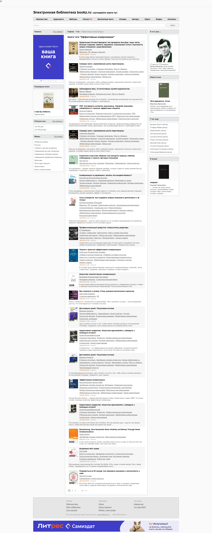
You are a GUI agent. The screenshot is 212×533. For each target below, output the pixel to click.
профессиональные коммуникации (119, 338)
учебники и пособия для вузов (114, 255)
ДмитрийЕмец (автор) (158, 143)
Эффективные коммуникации (92, 380)
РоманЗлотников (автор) (159, 140)
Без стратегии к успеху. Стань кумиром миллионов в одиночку (106, 291)
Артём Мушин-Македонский (89, 335)
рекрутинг (97, 238)
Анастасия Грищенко (87, 294)
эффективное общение (88, 72)
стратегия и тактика (124, 260)
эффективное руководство (89, 393)
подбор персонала (105, 235)
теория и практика (86, 260)
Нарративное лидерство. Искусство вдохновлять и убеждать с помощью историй (107, 332)
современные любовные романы (46, 154)
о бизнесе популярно (87, 69)
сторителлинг (84, 343)
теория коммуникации (131, 393)
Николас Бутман (85, 476)
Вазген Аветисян (85, 49)
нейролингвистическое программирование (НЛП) (97, 116)
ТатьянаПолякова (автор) (159, 146)
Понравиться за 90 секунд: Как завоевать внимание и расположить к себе (109, 472)
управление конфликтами (116, 183)
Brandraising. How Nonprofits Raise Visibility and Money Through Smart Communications (109, 430)
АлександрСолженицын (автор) (161, 149)
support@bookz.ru (103, 515)
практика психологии (103, 114)
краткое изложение (132, 74)
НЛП (133, 114)
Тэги (78, 32)
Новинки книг (42, 19)
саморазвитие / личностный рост (127, 163)
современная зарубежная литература (48, 157)
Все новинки (57, 32)
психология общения (87, 316)
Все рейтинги (57, 121)
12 (82, 491)
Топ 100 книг (38, 127)
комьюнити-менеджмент (88, 215)
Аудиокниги (58, 19)
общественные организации (115, 437)
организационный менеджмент (127, 205)
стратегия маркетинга (87, 296)
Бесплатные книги (105, 19)
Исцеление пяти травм (89, 449)
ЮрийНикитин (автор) (158, 130)
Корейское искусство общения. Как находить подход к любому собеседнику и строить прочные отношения (107, 157)
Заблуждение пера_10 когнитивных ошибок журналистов (104, 89)
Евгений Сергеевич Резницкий (90, 203)
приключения (39, 114)
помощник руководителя (88, 388)
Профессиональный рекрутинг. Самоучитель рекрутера (103, 228)
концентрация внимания (105, 316)
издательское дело (103, 94)
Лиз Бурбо (83, 451)
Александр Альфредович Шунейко (92, 252)
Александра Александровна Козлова (93, 178)
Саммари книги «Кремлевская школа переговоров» (101, 64)
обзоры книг (106, 77)
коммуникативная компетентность (119, 257)
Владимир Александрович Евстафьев (93, 277)
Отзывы (122, 19)
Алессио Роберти (85, 111)
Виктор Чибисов (85, 91)
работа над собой (103, 459)
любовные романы (41, 142)
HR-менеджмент (108, 238)
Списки (86, 19)
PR (98, 296)
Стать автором (71, 510)
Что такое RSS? (140, 507)
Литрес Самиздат (105, 507)
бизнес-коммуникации (99, 343)
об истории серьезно (42, 163)
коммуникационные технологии (113, 213)
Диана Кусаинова (85, 66)
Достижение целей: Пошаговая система (96, 308)
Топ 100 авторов (40, 130)
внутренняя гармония (121, 456)
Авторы (135, 19)
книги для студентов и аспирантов (92, 257)
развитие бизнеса (114, 208)
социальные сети (100, 208)
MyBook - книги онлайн (107, 510)
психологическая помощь (89, 456)
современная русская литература (46, 151)
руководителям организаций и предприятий (115, 388)
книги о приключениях (42, 169)
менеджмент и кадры (123, 180)
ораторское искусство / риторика (91, 163)
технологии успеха (136, 72)
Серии (147, 19)
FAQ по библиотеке (73, 507)
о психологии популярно (121, 114)
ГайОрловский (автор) (158, 134)
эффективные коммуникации (90, 77)
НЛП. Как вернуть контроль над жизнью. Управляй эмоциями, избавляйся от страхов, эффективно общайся (106, 107)
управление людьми (87, 119)
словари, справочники (87, 233)
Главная (71, 32)
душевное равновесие (87, 459)
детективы (38, 160)
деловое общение (87, 74)
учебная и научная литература (45, 148)
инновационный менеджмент (90, 210)
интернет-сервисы (126, 210)
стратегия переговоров (106, 72)
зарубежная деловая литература (108, 360)
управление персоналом (88, 235)
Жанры (159, 19)
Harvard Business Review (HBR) (90, 382)
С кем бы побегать (42, 112)
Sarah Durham (84, 434)
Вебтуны (73, 19)
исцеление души (106, 456)
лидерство (101, 338)
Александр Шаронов (87, 133)
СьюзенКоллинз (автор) (159, 137)
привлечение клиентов (106, 205)
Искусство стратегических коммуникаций (97, 274)
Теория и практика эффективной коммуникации (100, 250)
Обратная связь (72, 504)
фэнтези (37, 145)
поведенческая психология (128, 119)
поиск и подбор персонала (118, 233)
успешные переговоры (104, 69)
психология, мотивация (88, 319)
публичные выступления (88, 340)
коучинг (127, 314)
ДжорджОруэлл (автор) (159, 124)
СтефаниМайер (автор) (158, 127)
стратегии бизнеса (86, 208)
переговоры (109, 163)
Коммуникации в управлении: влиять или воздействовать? (105, 175)
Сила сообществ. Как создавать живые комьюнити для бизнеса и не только (109, 199)
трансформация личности (89, 368)
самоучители (102, 233)
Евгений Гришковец (158, 185)
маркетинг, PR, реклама (88, 52)
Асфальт (154, 182)
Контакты (172, 19)
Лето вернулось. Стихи (160, 101)
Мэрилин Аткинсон (86, 311)
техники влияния (122, 72)
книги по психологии (87, 114)
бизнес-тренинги (101, 74)
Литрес (101, 504)
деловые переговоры (116, 74)
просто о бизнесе (120, 69)
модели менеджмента (110, 210)
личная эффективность (88, 180)
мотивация (109, 385)
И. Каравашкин (84, 230)
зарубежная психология (105, 454)
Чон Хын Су (83, 161)
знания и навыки (121, 238)
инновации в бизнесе (87, 94)
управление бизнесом (106, 180)
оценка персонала (86, 238)
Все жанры (58, 136)
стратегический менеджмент (107, 279)
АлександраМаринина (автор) (161, 152)
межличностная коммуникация (128, 116)
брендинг (101, 52)
